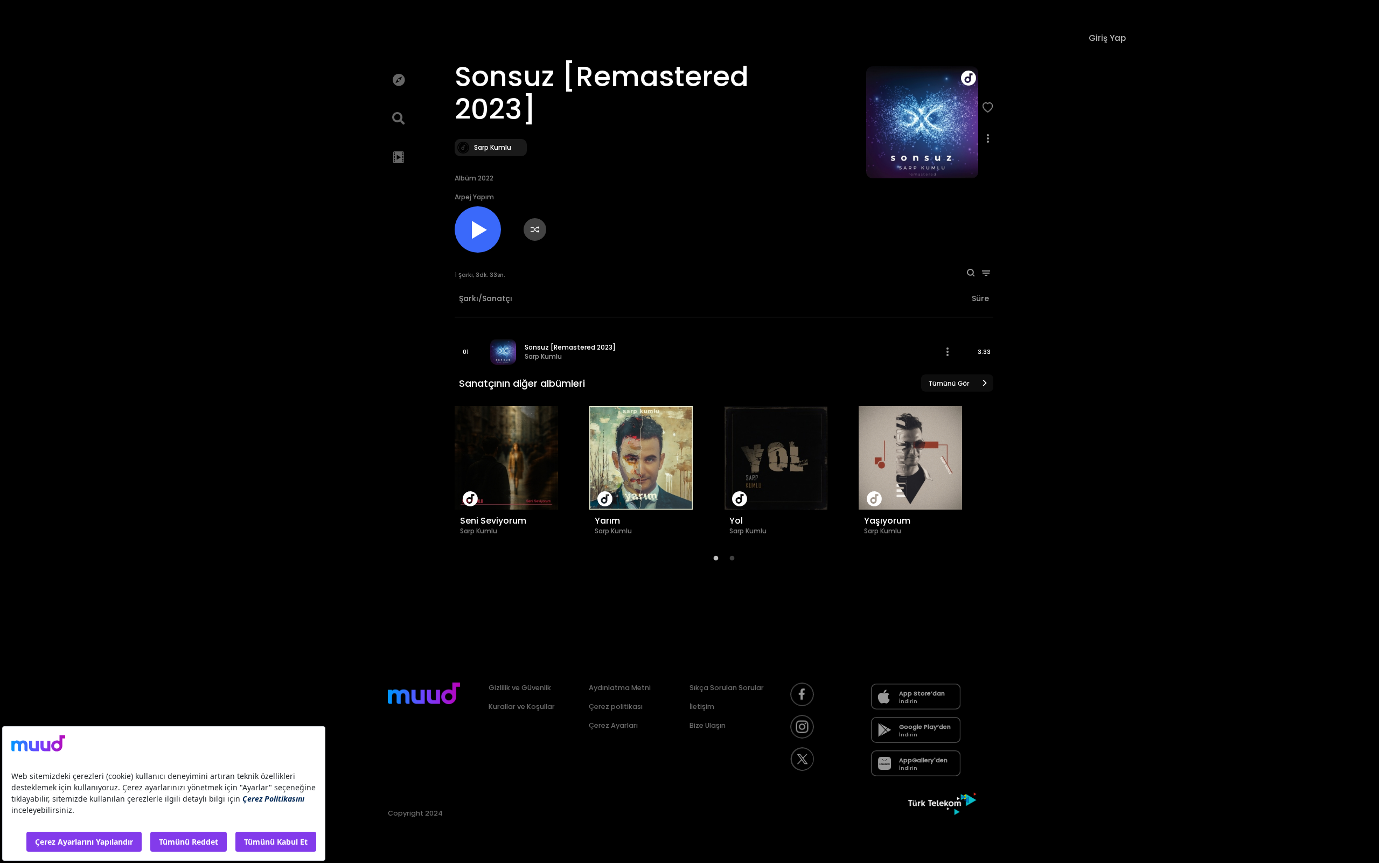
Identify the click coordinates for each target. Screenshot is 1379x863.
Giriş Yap (1107, 38)
